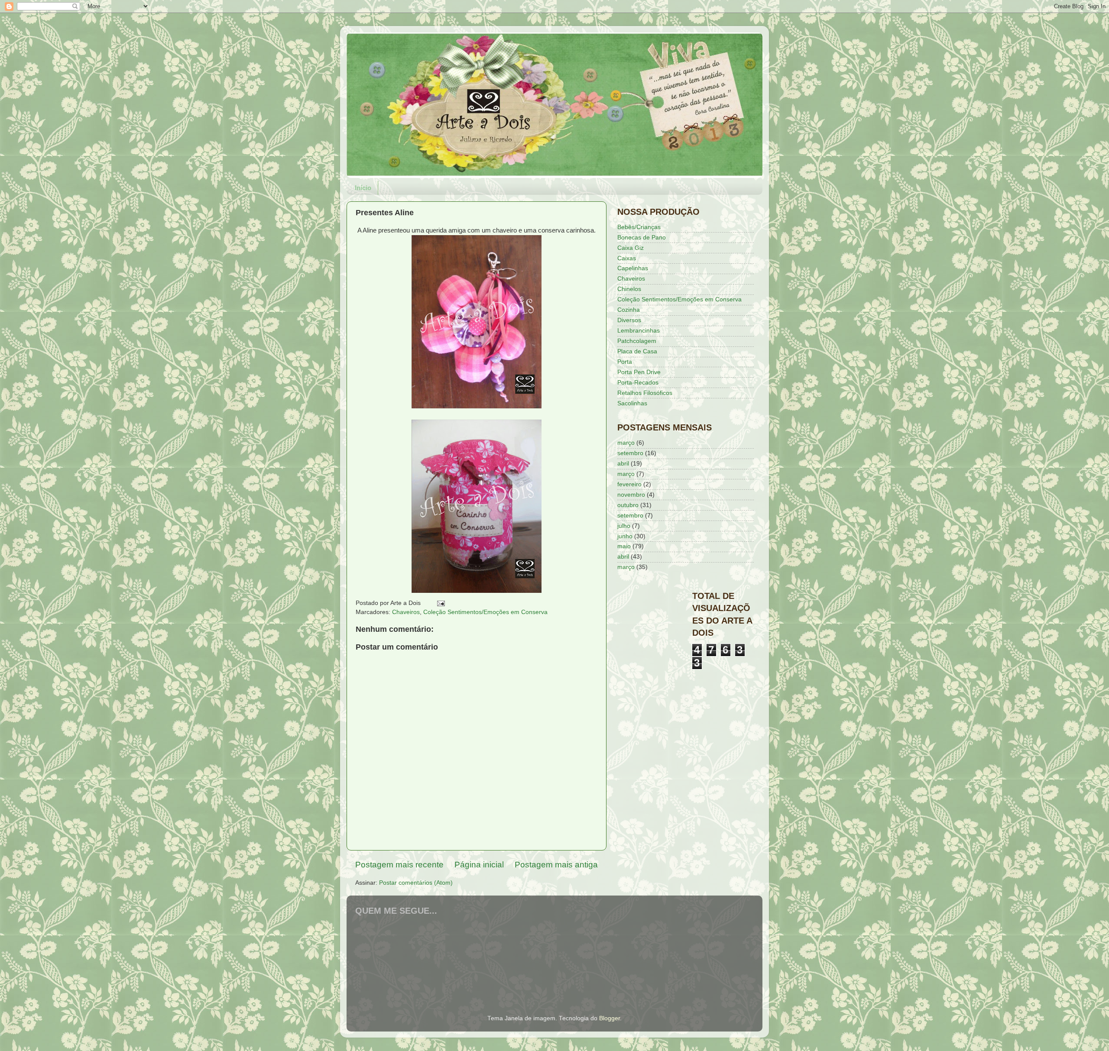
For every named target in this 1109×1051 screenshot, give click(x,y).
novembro (631, 495)
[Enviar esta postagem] (440, 603)
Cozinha (628, 310)
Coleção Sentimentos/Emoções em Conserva (485, 612)
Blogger (609, 1018)
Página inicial (479, 864)
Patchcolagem (636, 341)
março (626, 443)
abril (623, 463)
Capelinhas (632, 268)
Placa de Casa (637, 351)
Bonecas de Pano (641, 237)
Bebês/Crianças (639, 227)
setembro (630, 453)
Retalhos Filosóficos (644, 393)
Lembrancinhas (638, 330)
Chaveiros (406, 612)
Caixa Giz (630, 248)
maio (624, 546)
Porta (624, 362)
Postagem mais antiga (556, 864)
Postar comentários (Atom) (416, 883)
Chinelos (629, 289)
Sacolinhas (632, 403)
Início (363, 187)
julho (623, 526)
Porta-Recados (637, 382)
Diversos (629, 320)
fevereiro (629, 484)
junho (624, 536)
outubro (628, 505)
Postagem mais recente (399, 864)
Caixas (626, 258)
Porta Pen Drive (639, 372)
